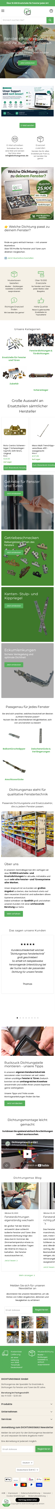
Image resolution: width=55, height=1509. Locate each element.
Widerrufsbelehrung (37, 1496)
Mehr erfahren (14, 913)
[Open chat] (6, 1502)
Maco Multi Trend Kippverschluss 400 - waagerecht (43, 448)
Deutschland (26, 1470)
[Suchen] (50, 20)
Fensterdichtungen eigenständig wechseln (19, 1218)
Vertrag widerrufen (27, 1500)
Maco (34, 453)
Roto (5, 456)
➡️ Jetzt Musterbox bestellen (19, 258)
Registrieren (41, 1309)
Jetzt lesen (10, 1261)
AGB (3, 1493)
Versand (47, 1493)
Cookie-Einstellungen (16, 1496)
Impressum (13, 1493)
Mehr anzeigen (26, 1275)
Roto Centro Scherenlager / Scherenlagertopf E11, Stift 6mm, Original (14, 449)
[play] (27, 1154)
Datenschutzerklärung (30, 1493)
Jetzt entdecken (27, 60)
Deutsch (26, 1462)
